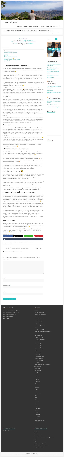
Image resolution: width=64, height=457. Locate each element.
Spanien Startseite (23, 38)
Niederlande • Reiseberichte (40, 325)
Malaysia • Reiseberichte (39, 323)
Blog (35, 441)
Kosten (36, 350)
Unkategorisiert (37, 368)
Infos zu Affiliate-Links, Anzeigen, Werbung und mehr (44, 437)
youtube (22, 454)
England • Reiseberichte (39, 312)
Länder (30, 26)
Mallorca (13, 41)
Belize (36, 374)
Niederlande (39, 248)
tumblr (14, 454)
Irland (36, 395)
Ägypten (36, 372)
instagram (10, 454)
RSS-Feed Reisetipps (54, 98)
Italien (36, 399)
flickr (19, 454)
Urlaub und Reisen (37, 370)
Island (36, 397)
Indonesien (38, 340)
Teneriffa (15, 43)
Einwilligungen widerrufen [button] (39, 447)
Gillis (37, 391)
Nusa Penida (38, 393)
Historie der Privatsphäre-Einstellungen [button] (41, 445)
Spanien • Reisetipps (39, 358)
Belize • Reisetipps (38, 335)
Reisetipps (42, 26)
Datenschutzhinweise (38, 435)
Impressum (36, 431)
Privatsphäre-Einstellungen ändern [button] (40, 443)
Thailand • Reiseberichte (39, 329)
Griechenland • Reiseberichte (40, 314)
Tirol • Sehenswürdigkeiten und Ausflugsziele (11, 310)
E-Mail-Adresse (6, 285)
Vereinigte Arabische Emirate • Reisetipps (42, 364)
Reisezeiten (35, 26)
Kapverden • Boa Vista (51, 104)
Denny (6, 242)
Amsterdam (38, 408)
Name (4, 278)
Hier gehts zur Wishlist (7, 430)
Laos (36, 403)
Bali (37, 389)
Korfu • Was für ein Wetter (52, 75)
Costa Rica (37, 376)
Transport (37, 362)
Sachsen (38, 381)
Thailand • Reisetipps (39, 360)
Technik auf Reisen (37, 366)
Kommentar (6, 260)
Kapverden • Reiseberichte (40, 320)
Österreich (37, 410)
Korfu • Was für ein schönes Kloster (9, 314)
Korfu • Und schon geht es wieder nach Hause (11, 312)
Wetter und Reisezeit (28, 40)
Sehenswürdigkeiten (20, 41)
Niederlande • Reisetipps (39, 356)
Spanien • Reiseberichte (28, 242)
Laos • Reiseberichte (39, 321)
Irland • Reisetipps (38, 343)
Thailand (36, 418)
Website (4, 292)
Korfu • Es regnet (50, 77)
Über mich (55, 26)
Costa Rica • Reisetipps (39, 337)
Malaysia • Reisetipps (39, 354)
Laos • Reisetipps (38, 352)
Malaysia (36, 405)
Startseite (19, 26)
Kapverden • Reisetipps (39, 348)
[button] (8, 236)
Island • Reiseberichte (39, 318)
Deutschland (37, 378)
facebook (6, 454)
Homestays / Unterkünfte (40, 339)
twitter (17, 454)
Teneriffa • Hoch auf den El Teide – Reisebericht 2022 (16, 248)
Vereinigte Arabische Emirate (40, 420)
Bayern (37, 379)
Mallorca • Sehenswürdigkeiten (53, 107)
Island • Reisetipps (38, 345)
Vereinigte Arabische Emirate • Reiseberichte (43, 331)
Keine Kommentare (8, 243)
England (36, 383)
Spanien (36, 412)
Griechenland (50, 90)
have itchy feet (11, 22)
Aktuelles (25, 26)
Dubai (37, 422)
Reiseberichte (49, 26)
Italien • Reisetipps (38, 347)
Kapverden (37, 401)
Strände (27, 41)
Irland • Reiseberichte (39, 316)
